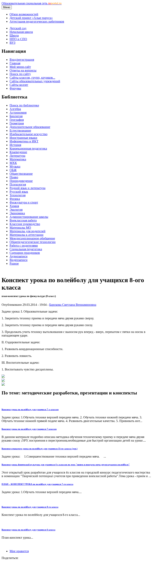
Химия (14, 206)
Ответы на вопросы (23, 70)
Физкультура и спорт (24, 202)
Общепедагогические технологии (33, 242)
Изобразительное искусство (28, 134)
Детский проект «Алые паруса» (31, 18)
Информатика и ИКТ (24, 141)
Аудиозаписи (18, 256)
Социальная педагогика (26, 249)
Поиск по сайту (20, 74)
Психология (18, 184)
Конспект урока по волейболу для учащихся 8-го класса (30, 507)
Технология (18, 195)
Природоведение (21, 181)
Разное (14, 263)
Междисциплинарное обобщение (32, 238)
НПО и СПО (18, 39)
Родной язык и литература (27, 188)
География (17, 119)
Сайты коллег (19, 84)
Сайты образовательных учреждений (35, 81)
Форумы (15, 88)
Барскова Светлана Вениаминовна (72, 304)
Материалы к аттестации (26, 234)
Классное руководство (25, 224)
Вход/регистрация (22, 59)
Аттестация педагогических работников (37, 21)
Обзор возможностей (24, 14)
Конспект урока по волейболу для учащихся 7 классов (29, 429)
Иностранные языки (23, 137)
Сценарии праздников (25, 252)
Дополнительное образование (30, 127)
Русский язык (19, 191)
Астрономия (18, 112)
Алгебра (15, 109)
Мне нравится (19, 551)
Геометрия (17, 123)
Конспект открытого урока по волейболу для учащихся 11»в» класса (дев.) (39, 448)
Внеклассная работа (23, 220)
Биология (16, 116)
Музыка (15, 166)
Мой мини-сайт (20, 67)
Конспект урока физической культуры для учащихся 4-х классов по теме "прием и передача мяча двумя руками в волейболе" (66, 464)
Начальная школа (21, 32)
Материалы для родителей (27, 231)
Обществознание (21, 173)
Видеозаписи (18, 260)
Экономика (17, 213)
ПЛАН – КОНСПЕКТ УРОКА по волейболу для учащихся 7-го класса (37, 484)
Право (14, 177)
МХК (13, 163)
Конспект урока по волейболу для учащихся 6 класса (28, 529)
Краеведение (18, 152)
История (15, 145)
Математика (18, 159)
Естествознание (20, 130)
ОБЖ (13, 170)
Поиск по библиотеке (24, 105)
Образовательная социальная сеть (32, 3)
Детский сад (18, 28)
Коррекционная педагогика (28, 148)
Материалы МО (20, 227)
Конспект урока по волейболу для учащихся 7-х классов (30, 409)
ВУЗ (12, 42)
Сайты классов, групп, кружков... (32, 77)
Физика (15, 199)
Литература (17, 155)
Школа (14, 35)
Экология (16, 209)
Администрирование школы (29, 216)
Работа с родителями (24, 245)
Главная (15, 63)
